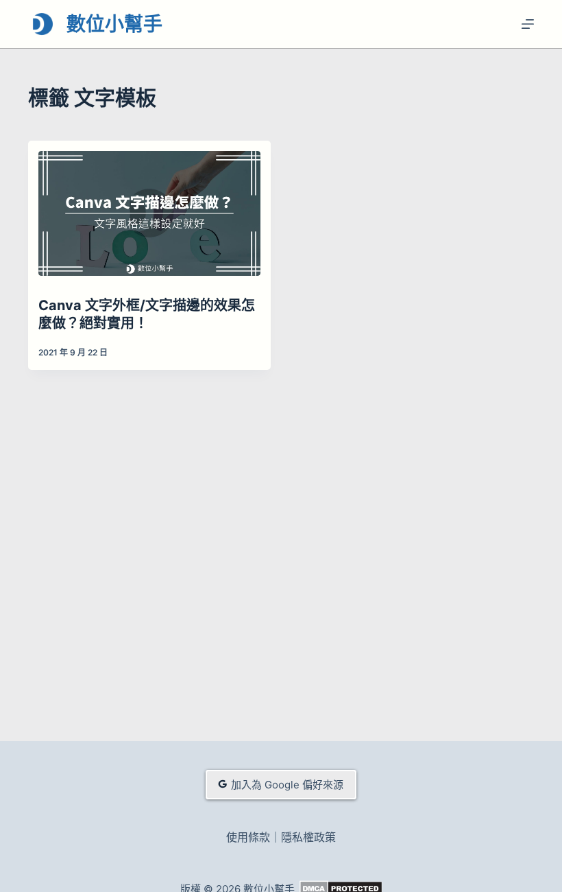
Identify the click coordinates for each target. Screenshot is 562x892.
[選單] (528, 24)
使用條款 (248, 837)
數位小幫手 (114, 24)
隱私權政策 (308, 837)
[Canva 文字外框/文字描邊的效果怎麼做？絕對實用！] (149, 213)
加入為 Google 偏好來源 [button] (287, 784)
